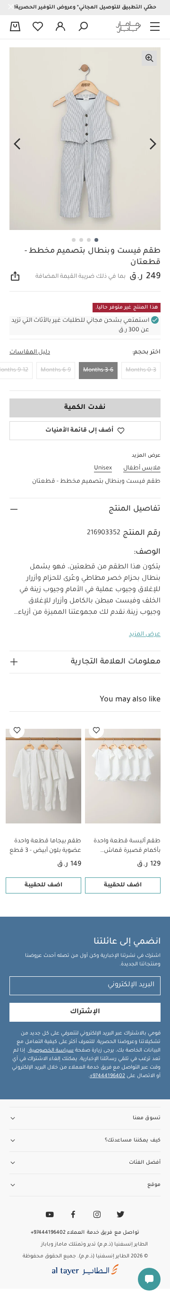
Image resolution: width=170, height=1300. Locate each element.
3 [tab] (81, 240)
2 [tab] (89, 240)
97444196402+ (107, 1076)
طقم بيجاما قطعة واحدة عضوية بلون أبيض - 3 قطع (45, 846)
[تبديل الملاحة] (155, 27)
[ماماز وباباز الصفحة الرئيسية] (128, 27)
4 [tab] (74, 240)
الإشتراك (85, 1012)
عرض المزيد (145, 634)
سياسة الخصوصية (51, 1050)
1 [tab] (96, 240)
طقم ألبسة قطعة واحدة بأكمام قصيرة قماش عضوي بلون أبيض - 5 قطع (125, 847)
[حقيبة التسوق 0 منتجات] (15, 27)
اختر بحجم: (146, 352)
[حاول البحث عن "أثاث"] (83, 27)
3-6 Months (98, 370)
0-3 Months (141, 370)
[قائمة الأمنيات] (96, 730)
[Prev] (153, 144)
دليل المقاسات (29, 352)
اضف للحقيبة (123, 885)
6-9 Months (56, 370)
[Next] (17, 144)
